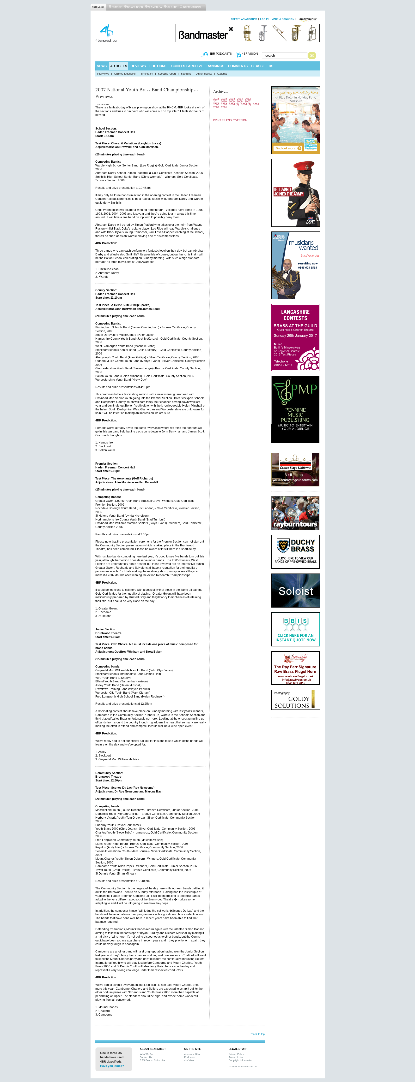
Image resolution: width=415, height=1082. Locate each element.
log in (264, 19)
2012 (248, 98)
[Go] (312, 55)
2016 (216, 98)
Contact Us (146, 1057)
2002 (216, 107)
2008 (240, 101)
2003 (256, 104)
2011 (216, 101)
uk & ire (172, 7)
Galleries (222, 73)
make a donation (283, 19)
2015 (224, 98)
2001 (224, 107)
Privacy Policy (236, 1054)
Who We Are (146, 1054)
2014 (232, 98)
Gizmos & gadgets (125, 73)
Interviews (103, 73)
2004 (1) (234, 104)
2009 (232, 101)
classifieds (262, 66)
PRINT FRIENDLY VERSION (230, 120)
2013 (240, 98)
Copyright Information (240, 1060)
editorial (158, 66)
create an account (244, 19)
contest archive (187, 66)
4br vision (250, 53)
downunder (135, 7)
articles (118, 66)
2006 (216, 104)
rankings (215, 66)
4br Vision (189, 1060)
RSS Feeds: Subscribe (152, 1060)
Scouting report (167, 73)
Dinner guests (204, 73)
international (192, 7)
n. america (155, 7)
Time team (147, 73)
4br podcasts (220, 53)
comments (238, 66)
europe (117, 7)
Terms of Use (236, 1057)
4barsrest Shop (192, 1054)
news (102, 66)
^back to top (257, 1034)
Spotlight (186, 73)
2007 (247, 101)
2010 (224, 101)
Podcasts (189, 1057)
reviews (138, 66)
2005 (224, 104)
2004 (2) (246, 104)
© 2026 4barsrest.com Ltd (243, 1066)
